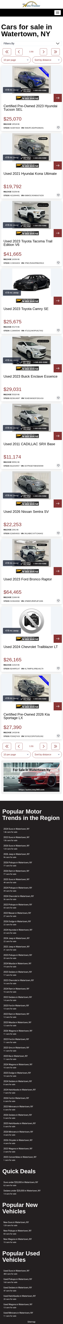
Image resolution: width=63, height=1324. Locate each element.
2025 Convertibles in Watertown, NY (20, 1158)
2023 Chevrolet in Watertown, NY (19, 982)
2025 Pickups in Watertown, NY (18, 956)
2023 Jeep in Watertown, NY (17, 948)
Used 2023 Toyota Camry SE (26, 309)
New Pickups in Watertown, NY (18, 1232)
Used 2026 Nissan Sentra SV (26, 511)
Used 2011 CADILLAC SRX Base (29, 444)
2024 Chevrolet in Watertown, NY (19, 897)
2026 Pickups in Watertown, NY (18, 864)
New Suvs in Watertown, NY (16, 1224)
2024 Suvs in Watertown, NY (16, 830)
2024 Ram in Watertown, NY (16, 990)
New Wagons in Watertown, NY (18, 1240)
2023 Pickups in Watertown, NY (18, 906)
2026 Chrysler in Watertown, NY (18, 1141)
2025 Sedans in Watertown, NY (18, 973)
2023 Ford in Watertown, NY (16, 1040)
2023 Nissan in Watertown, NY (17, 914)
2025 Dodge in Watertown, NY (17, 1074)
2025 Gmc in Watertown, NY (16, 1049)
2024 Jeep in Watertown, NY (17, 939)
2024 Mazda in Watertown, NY (17, 965)
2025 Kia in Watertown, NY (16, 1057)
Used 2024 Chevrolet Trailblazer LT (31, 647)
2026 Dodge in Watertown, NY (17, 923)
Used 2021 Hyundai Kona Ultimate (30, 173)
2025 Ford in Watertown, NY (16, 1007)
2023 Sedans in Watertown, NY (18, 998)
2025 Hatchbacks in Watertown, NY (20, 1125)
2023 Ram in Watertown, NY (16, 1015)
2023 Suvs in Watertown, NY (16, 839)
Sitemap (31, 1322)
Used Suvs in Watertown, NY (16, 1272)
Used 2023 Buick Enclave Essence (30, 376)
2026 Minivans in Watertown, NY (18, 1133)
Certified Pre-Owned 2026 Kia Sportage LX (27, 716)
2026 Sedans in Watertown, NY (18, 1116)
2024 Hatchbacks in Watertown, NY (20, 1091)
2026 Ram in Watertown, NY (16, 872)
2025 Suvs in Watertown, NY (16, 881)
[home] (31, 4)
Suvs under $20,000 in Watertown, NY (21, 1183)
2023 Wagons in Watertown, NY (18, 1150)
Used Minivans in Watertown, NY (18, 1314)
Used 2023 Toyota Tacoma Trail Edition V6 (28, 243)
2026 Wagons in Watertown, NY (18, 1032)
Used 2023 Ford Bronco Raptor (28, 579)
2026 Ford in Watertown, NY (16, 1099)
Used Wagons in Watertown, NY (18, 1306)
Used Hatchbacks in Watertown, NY (20, 1297)
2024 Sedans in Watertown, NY (18, 1083)
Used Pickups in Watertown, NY (18, 1280)
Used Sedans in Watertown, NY (18, 1289)
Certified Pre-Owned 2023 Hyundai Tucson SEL (30, 107)
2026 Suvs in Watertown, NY (16, 847)
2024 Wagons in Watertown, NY (18, 1066)
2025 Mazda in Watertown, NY (17, 1024)
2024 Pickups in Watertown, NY (18, 889)
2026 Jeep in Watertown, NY (17, 855)
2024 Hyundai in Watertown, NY (18, 931)
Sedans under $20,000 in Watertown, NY (22, 1192)
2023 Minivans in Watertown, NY (18, 1108)
